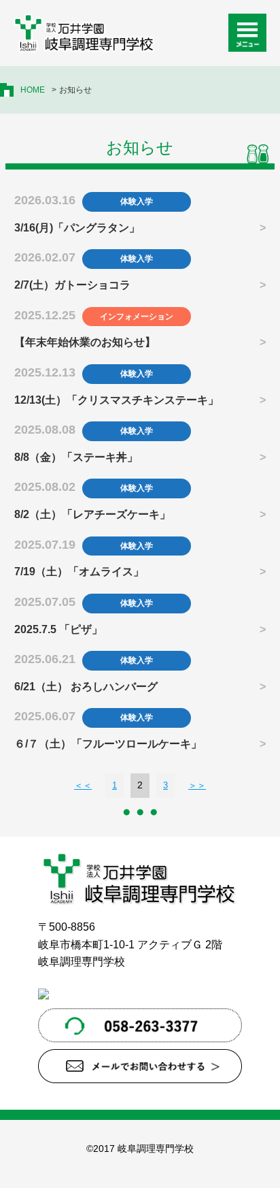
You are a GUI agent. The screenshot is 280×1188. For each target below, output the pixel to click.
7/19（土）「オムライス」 (79, 571)
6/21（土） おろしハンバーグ (86, 686)
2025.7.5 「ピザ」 (58, 629)
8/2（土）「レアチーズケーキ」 (92, 514)
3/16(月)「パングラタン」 (77, 228)
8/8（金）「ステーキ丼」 (76, 457)
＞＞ (197, 785)
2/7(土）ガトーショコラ (72, 285)
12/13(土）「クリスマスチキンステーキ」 (116, 400)
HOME (32, 90)
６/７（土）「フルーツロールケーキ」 (108, 744)
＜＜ (83, 785)
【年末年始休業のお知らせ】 (85, 342)
